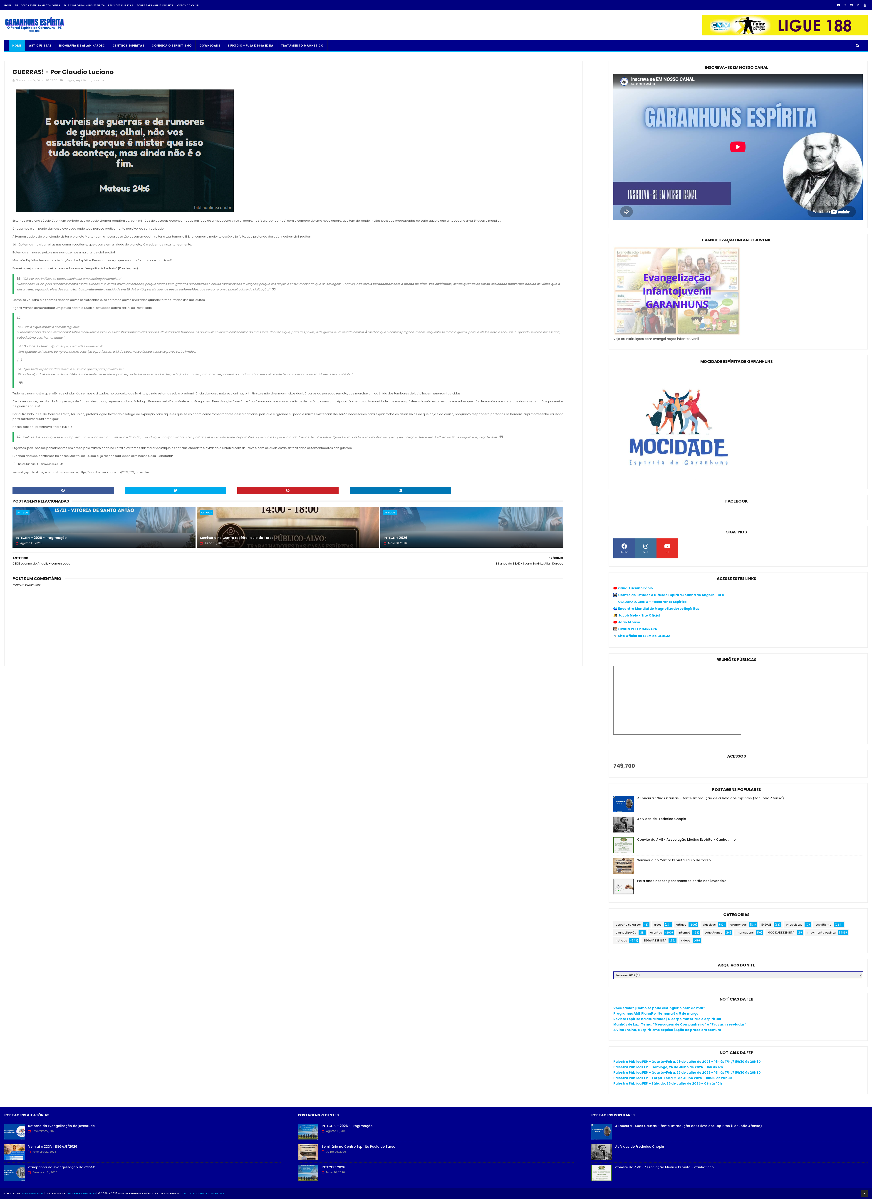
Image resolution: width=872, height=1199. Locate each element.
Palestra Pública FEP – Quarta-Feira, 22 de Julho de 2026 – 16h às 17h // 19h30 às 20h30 (687, 1072)
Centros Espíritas (128, 45)
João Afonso (629, 622)
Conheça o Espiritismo (172, 45)
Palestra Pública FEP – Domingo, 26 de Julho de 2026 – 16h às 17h (668, 1067)
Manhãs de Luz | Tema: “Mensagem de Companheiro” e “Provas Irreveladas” (679, 1024)
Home (7, 5)
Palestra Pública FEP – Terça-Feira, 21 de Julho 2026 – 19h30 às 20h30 (672, 1078)
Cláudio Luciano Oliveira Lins (202, 1193)
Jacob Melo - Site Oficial (639, 615)
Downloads (209, 45)
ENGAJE (766, 924)
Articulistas (40, 45)
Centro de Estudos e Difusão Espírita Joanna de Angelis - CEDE (672, 595)
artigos (69, 80)
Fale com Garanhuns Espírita (84, 5)
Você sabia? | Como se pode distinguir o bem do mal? (659, 1008)
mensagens (745, 932)
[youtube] (865, 5)
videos (685, 940)
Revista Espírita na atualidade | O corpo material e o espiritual (667, 1019)
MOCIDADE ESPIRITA (781, 932)
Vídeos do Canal (188, 5)
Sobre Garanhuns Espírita (155, 5)
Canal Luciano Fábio (635, 588)
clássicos (709, 924)
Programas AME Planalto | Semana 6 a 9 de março (656, 1013)
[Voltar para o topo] (864, 1193)
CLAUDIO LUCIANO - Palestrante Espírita (652, 602)
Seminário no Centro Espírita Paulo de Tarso (237, 537)
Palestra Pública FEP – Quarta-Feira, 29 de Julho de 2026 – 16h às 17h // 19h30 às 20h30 (687, 1061)
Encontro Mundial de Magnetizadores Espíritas (658, 608)
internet (684, 932)
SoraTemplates (32, 1193)
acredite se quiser (628, 924)
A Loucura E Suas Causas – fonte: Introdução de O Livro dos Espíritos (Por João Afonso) (710, 798)
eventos (656, 932)
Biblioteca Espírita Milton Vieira (37, 5)
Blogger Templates (82, 1193)
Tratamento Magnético (302, 45)
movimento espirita (822, 932)
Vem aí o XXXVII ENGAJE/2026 (52, 1146)
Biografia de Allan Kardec (82, 45)
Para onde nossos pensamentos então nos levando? (681, 881)
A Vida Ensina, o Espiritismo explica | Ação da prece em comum (667, 1030)
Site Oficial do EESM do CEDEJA (644, 636)
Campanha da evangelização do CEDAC (61, 1167)
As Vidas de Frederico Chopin (661, 819)
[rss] (858, 5)
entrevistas (794, 924)
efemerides (738, 924)
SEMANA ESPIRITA (655, 940)
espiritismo (83, 80)
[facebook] (845, 5)
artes (657, 924)
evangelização (626, 932)
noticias (98, 80)
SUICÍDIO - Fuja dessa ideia (250, 45)
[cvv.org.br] (785, 34)
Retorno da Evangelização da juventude (61, 1126)
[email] (838, 5)
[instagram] (851, 5)
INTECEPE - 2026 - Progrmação (41, 537)
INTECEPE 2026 (395, 537)
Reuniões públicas (120, 5)
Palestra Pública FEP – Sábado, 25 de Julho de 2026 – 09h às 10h (667, 1083)
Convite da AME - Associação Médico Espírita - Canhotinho (686, 839)
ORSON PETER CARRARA (637, 629)
